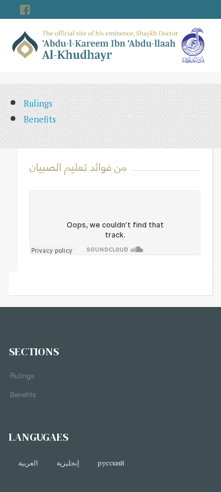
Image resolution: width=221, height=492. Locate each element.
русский (111, 463)
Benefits (40, 119)
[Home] (95, 44)
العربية (28, 463)
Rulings (38, 103)
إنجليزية (68, 463)
